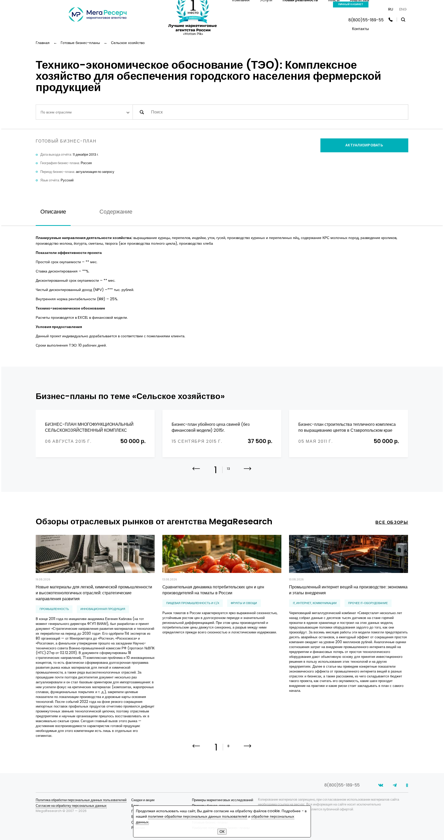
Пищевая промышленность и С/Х (192, 603)
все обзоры (391, 522)
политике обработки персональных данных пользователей (197, 816)
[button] (248, 472)
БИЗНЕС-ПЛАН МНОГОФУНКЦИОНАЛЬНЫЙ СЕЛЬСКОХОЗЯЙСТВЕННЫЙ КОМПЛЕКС (89, 427)
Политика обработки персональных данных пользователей (81, 800)
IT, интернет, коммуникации (315, 603)
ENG (403, 9)
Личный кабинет (351, 4)
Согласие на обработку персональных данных (71, 805)
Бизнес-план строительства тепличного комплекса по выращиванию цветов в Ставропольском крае (347, 427)
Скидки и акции (142, 800)
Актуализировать (364, 145)
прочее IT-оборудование (368, 603)
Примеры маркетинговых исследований (222, 800)
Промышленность (54, 609)
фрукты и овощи (244, 603)
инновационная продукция (102, 609)
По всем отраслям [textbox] (56, 112)
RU (390, 9)
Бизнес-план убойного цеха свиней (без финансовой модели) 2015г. (210, 427)
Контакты (360, 28)
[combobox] (84, 112)
